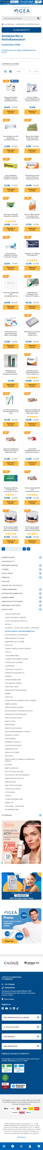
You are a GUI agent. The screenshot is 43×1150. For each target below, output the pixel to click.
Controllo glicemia (13, 662)
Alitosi (8, 624)
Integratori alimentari (12, 593)
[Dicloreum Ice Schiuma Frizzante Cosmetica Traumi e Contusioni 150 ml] (11, 244)
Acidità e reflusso (13, 614)
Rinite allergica (12, 768)
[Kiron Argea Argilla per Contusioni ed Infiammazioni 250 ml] (32, 517)
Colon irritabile (12, 655)
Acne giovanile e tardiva (15, 617)
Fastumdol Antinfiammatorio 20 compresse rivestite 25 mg (32, 451)
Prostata (9, 756)
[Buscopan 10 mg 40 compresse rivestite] (11, 205)
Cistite (8, 652)
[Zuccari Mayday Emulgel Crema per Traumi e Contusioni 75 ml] (11, 165)
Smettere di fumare (13, 785)
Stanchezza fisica (13, 789)
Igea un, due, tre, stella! (12, 585)
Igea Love (6, 581)
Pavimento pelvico (13, 742)
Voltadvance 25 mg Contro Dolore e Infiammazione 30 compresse (32, 177)
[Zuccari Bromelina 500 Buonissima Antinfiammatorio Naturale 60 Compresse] (11, 87)
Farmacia (6, 577)
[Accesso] (30, 1146)
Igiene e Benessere (9, 589)
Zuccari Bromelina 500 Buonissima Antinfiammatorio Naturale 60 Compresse (10, 100)
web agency (21, 1137)
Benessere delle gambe (14, 642)
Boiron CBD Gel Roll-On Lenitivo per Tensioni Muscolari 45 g (32, 216)
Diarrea (8, 676)
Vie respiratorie (12, 809)
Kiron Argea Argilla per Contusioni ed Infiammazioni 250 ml (32, 528)
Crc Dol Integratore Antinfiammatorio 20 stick (10, 411)
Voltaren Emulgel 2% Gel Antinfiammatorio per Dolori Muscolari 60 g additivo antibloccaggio (32, 492)
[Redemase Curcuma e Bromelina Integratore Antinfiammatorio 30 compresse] (32, 322)
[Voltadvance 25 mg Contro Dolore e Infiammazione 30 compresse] (32, 165)
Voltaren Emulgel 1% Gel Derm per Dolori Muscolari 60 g (10, 450)
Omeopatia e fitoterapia (12, 601)
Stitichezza (10, 792)
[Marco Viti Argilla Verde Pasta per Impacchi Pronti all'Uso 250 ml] (32, 126)
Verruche (9, 803)
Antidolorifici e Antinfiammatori (28, 24)
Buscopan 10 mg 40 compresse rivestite (10, 215)
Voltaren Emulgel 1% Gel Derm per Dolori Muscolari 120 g (32, 411)
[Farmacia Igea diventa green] (5, 1077)
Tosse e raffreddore (14, 799)
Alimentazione (8, 557)
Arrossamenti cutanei (14, 638)
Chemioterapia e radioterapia (18, 648)
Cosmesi (5, 569)
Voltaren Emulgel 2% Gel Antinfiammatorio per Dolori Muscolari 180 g (10, 296)
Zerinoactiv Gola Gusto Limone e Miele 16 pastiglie (10, 333)
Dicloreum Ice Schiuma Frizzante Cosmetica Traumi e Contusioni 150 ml (10, 256)
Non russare (10, 738)
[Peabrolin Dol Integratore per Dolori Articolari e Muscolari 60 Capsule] (32, 283)
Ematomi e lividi (11, 687)
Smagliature (10, 782)
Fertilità (9, 697)
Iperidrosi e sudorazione (16, 714)
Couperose (9, 666)
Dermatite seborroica (14, 673)
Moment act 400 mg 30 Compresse (32, 254)
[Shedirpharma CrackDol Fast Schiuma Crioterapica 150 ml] (11, 361)
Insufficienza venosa (14, 707)
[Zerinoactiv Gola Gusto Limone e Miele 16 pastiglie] (11, 322)
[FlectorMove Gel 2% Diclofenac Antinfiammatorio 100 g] (11, 126)
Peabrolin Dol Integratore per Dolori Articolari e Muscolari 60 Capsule (32, 295)
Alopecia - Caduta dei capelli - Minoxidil (22, 628)
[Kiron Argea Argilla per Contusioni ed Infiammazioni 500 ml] (11, 517)
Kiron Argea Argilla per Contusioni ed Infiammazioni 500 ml (10, 528)
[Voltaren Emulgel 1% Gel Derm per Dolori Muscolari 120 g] (32, 400)
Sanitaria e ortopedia (11, 605)
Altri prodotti (8, 561)
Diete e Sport (7, 573)
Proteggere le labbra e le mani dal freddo (20, 760)
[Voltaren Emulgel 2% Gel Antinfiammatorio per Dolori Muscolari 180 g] (11, 283)
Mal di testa (10, 721)
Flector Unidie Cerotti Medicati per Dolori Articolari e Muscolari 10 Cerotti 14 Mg (32, 100)
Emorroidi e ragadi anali (16, 690)
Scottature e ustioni (14, 771)
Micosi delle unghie (13, 728)
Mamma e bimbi (8, 597)
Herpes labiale (11, 704)
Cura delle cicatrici (13, 669)
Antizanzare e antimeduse (16, 635)
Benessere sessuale (10, 565)
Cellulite (9, 645)
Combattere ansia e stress (16, 659)
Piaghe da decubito (13, 745)
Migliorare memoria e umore (17, 732)
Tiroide (8, 796)
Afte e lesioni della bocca (16, 621)
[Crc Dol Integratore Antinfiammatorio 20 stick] (11, 400)
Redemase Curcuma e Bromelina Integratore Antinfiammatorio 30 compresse (32, 335)
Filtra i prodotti (21, 30)
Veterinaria (7, 815)
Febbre (8, 693)
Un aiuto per (9, 24)
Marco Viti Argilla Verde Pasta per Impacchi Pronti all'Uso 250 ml (32, 138)
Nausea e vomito (12, 735)
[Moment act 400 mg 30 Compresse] (32, 244)
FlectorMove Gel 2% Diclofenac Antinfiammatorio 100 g (10, 138)
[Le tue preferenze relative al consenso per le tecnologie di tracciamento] (2, 862)
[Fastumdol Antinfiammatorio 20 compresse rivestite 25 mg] (32, 439)
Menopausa (10, 725)
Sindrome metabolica (14, 778)
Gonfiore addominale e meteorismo (20, 700)
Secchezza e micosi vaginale (17, 775)
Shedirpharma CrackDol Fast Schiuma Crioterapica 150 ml (11, 373)
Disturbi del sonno (13, 683)
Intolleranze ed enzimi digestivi (19, 711)
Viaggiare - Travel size (14, 806)
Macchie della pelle (13, 718)
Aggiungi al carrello (11, 112)
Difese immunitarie (13, 680)
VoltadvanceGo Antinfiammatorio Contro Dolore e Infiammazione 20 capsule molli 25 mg (32, 374)
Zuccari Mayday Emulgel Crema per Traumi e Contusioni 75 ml (10, 177)
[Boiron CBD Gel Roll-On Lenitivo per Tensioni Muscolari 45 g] (32, 205)
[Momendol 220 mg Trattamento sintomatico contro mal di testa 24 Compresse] (11, 478)
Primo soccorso (12, 752)
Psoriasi (8, 764)
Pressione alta (11, 749)
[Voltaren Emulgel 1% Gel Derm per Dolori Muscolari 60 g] (11, 439)
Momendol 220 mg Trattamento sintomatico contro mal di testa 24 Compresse (11, 491)
